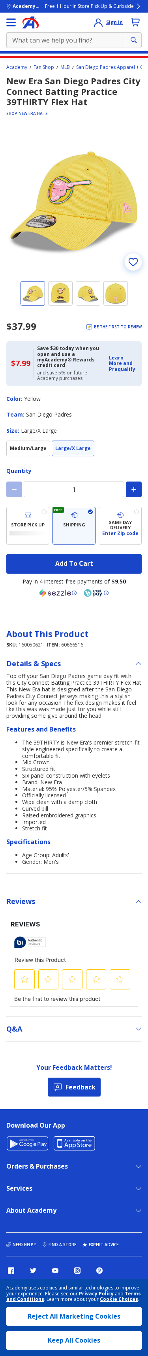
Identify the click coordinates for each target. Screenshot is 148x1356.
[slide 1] (33, 293)
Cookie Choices (119, 1299)
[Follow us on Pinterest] (99, 1270)
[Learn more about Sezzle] (58, 593)
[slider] (74, 200)
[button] (123, 363)
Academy (16, 67)
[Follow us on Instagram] (77, 1270)
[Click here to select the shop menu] (11, 22)
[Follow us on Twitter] (33, 1270)
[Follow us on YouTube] (55, 1270)
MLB (65, 67)
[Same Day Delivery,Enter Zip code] (120, 525)
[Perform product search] (134, 40)
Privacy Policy (96, 1293)
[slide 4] (115, 293)
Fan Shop (44, 67)
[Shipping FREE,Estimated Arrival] (74, 525)
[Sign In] (98, 22)
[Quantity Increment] (134, 489)
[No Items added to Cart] (135, 22)
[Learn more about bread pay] (96, 593)
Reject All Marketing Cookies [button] (74, 1316)
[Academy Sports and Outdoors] (30, 22)
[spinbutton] (74, 489)
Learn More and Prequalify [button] (122, 363)
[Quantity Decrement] (14, 489)
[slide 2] (60, 293)
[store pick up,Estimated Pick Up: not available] (28, 525)
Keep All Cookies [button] (74, 1340)
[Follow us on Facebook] (11, 1270)
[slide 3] (88, 293)
